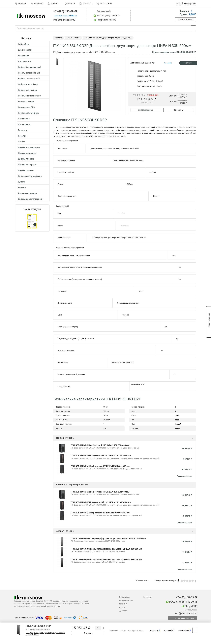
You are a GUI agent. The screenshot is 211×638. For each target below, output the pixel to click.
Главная (58, 38)
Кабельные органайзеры (30, 176)
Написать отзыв (142, 581)
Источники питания (27, 193)
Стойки (21, 141)
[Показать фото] (57, 62)
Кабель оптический (27, 90)
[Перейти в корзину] (177, 13)
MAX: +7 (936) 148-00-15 (108, 15)
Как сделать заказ (135, 631)
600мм (177, 428)
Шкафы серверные (27, 164)
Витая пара (23, 55)
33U (105, 428)
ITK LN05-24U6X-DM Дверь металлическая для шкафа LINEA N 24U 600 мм (106, 559)
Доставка (70, 3)
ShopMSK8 (190, 606)
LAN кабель (23, 44)
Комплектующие (26, 101)
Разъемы (22, 130)
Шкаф (177, 420)
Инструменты (24, 61)
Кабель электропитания (29, 96)
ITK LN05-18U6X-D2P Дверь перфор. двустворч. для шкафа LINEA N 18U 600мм (108, 538)
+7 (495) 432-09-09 (65, 11)
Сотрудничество (126, 600)
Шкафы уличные (26, 159)
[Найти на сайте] (193, 28)
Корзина (167, 630)
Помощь (22, 3)
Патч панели (24, 124)
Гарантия (38, 3)
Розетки (22, 136)
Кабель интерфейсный (29, 73)
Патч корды (24, 119)
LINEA (177, 416)
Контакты (87, 3)
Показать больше (184, 476)
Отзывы (123, 631)
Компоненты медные (28, 113)
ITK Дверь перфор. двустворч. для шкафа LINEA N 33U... (45, 634)
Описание (114, 631)
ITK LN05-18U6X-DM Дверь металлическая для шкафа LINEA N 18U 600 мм (106, 549)
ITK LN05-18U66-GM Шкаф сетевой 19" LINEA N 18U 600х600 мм (101, 456)
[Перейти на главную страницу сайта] (31, 15)
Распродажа (124, 597)
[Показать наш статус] (32, 221)
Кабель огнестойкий (28, 84)
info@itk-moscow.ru (185, 613)
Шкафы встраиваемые (29, 147)
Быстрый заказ (145, 110)
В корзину (178, 110)
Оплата (54, 3)
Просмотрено (183, 630)
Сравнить (154, 630)
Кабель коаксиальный (29, 78)
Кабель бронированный (29, 67)
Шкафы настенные (27, 153)
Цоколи (21, 182)
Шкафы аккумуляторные (30, 199)
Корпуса (22, 187)
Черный (178, 424)
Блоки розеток (25, 50)
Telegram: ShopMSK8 (106, 20)
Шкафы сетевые (26, 170)
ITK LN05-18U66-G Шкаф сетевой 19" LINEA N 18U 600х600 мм (100, 445)
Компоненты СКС (26, 107)
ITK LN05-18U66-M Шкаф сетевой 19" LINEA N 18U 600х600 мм (100, 466)
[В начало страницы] (194, 630)
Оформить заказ (185, 19)
